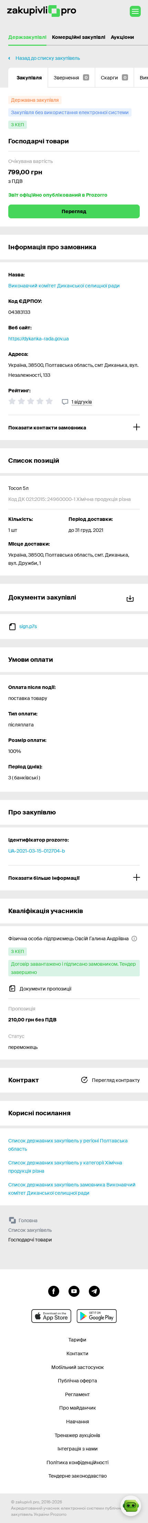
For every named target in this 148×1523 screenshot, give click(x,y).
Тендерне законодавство (78, 1476)
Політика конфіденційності (77, 1462)
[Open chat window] (130, 1505)
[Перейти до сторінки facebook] (53, 1290)
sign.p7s (28, 626)
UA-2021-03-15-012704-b (36, 851)
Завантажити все (131, 597)
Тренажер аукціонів (77, 1435)
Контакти (77, 1353)
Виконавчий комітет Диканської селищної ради (64, 286)
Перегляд (74, 211)
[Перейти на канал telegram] (94, 1290)
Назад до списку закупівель (47, 58)
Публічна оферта (77, 1381)
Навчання (77, 1421)
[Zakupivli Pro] (41, 11)
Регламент (77, 1394)
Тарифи (77, 1340)
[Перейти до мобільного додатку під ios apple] (51, 1316)
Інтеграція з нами (77, 1449)
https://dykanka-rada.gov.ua (38, 339)
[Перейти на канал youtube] (74, 1290)
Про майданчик (77, 1408)
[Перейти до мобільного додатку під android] (97, 1316)
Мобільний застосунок (77, 1367)
